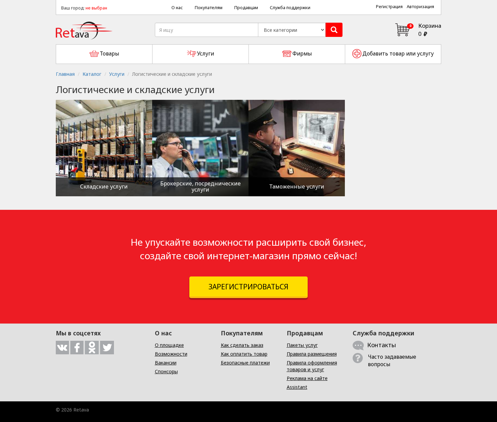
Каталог (91, 74)
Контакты (381, 345)
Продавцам (246, 7)
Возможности (171, 354)
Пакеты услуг (302, 345)
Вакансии (165, 362)
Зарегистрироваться (248, 286)
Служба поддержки (290, 7)
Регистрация (389, 6)
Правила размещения (312, 354)
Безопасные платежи (245, 362)
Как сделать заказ (242, 345)
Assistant (297, 387)
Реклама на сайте (307, 378)
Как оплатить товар (244, 354)
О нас (177, 7)
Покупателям (208, 7)
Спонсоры (166, 371)
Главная (65, 74)
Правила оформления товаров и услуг (312, 366)
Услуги (116, 74)
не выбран (96, 8)
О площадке (169, 345)
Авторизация (420, 6)
